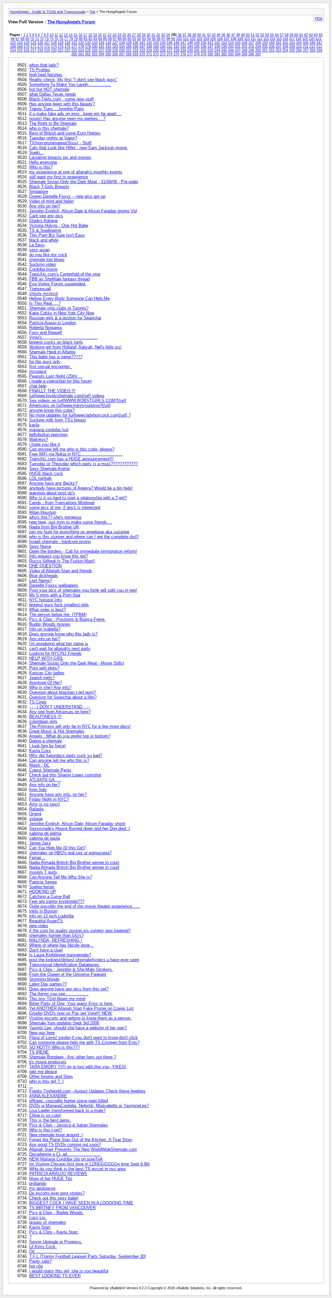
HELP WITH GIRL (46, 658)
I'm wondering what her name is (58, 643)
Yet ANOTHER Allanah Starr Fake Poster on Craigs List (81, 1008)
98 (168, 39)
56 (277, 35)
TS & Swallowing (45, 230)
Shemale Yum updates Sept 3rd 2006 (64, 1023)
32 (158, 35)
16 (80, 35)
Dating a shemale (45, 740)
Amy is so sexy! (44, 804)
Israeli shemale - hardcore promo (60, 541)
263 (95, 54)
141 (142, 42)
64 (316, 35)
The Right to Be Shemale (53, 123)
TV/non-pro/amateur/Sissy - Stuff (60, 142)
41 (204, 35)
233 (142, 50)
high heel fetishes (45, 74)
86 (110, 39)
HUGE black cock (46, 473)
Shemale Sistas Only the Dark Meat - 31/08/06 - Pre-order (83, 181)
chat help (37, 386)
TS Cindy (38, 702)
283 (231, 54)
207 (278, 46)
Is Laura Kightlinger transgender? (60, 954)
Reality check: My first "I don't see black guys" (73, 79)
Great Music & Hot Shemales (56, 731)
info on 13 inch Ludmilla (51, 916)
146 (176, 42)
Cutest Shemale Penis (50, 770)
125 (33, 42)
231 (129, 50)
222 (67, 50)
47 (233, 35)
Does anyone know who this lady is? (63, 633)
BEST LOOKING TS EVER (55, 1275)
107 (227, 39)
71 (37, 39)
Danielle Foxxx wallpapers (53, 585)
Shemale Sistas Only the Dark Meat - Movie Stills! (76, 663)
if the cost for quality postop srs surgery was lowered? (80, 930)
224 (81, 50)
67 (17, 39)
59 (291, 35)
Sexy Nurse (40, 546)
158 (258, 42)
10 (51, 35)
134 (95, 42)
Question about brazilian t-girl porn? (62, 692)
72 (42, 39)
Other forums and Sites (51, 1076)
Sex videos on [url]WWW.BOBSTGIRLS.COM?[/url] (77, 400)
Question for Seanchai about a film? (63, 697)
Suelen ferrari (41, 886)
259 (319, 50)
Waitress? (38, 439)
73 (47, 39)
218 (40, 50)
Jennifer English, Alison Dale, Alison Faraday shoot (77, 823)
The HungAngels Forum (71, 21)
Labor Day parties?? (48, 984)
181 (101, 46)
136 (108, 42)
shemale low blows (47, 259)
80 (81, 39)
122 (13, 42)
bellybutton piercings (48, 434)
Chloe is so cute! (45, 1115)
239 (183, 50)
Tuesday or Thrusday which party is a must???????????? (83, 463)
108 (233, 39)
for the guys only (45, 361)
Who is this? (41, 167)
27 (134, 35)
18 (90, 35)
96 (158, 39)
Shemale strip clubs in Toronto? (59, 308)
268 (129, 54)
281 (217, 54)
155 (238, 42)
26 (129, 35)
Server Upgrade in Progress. (55, 1241)
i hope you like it (44, 444)
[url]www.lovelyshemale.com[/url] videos (66, 395)
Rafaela (36, 809)
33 (163, 35)
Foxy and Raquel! (45, 332)
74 (51, 39)
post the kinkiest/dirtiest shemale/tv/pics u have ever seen (84, 959)
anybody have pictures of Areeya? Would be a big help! (81, 488)
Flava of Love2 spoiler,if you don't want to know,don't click (83, 1037)
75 (56, 39)
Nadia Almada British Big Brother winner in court (74, 862)
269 (135, 54)
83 (95, 39)
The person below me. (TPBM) (58, 614)
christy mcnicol (43, 293)
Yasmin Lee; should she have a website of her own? (78, 1027)
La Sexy (37, 244)
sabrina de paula (44, 838)
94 (149, 39)
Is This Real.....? (45, 303)
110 (247, 39)
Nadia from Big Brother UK (54, 527)
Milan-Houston (42, 512)
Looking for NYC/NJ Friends (55, 653)
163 (292, 42)
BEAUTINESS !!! (45, 716)
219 (47, 50)
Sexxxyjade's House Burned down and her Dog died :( (79, 828)
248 (244, 50)
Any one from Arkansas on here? (60, 711)
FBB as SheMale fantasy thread (59, 279)
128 (54, 42)
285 (244, 54)
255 (292, 50)
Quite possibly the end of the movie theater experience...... (84, 906)
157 (251, 42)
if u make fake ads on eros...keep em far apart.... (75, 113)
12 (61, 35)
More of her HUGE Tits (50, 1178)
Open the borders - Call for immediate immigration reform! (83, 551)
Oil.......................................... (59, 1251)
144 (163, 42)
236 (163, 50)
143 (156, 42)
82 (90, 39)
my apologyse (42, 1188)
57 (282, 35)
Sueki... (36, 152)
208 (285, 46)
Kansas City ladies (47, 672)
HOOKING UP (42, 891)
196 (204, 46)
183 (115, 46)
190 (163, 46)
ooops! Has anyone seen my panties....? (67, 118)
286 (251, 54)
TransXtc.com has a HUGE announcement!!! (71, 458)
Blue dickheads (43, 575)
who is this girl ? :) (46, 1081)
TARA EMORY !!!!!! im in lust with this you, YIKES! (77, 1066)
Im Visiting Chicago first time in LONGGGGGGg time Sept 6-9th (89, 1164)
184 (122, 46)
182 (108, 46)
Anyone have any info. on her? (58, 794)
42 (209, 35)
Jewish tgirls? (42, 677)
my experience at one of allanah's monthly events (75, 172)
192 (176, 46)
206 (272, 46)
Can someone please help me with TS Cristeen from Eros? (84, 1042)
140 (135, 42)
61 (301, 35)
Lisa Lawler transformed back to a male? (67, 1110)
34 (168, 35)
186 (135, 46)
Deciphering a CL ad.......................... (65, 1154)
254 (285, 50)
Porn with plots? (44, 668)
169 (20, 46)
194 (190, 46)
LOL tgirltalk (40, 478)
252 (272, 50)
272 (156, 54)
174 (54, 46)
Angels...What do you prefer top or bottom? (69, 736)
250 (258, 50)
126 (40, 42)
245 (224, 50)
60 (296, 35)
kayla (34, 424)
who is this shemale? (49, 128)
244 (217, 50)
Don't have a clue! (46, 950)
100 (179, 39)
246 (231, 50)
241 (197, 50)
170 (27, 46)
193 (183, 46)
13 (66, 35)
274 (169, 54)
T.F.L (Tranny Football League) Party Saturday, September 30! (87, 1256)
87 (115, 39)
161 (278, 42)
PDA (318, 18)
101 (186, 39)
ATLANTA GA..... (45, 779)
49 (243, 35)
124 (27, 42)
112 (259, 39)
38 (189, 35)
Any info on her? (44, 206)
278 (197, 54)
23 (114, 35)
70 (32, 39)
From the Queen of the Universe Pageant (67, 974)
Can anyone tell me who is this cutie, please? (71, 449)
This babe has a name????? (55, 356)
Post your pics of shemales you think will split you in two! (83, 590)
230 (122, 50)
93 (144, 39)
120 (311, 39)
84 (100, 39)
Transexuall (40, 288)
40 (199, 35)
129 (61, 42)
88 (120, 39)
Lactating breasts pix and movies (60, 157)
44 (218, 35)
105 (213, 39)
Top (92, 12)
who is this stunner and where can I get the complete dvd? (84, 536)
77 (66, 39)
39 (194, 35)
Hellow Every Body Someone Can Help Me (69, 298)
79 (76, 39)
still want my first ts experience (58, 176)
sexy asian (39, 249)
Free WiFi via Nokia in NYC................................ (75, 454)
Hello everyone (43, 162)
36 (180, 35)
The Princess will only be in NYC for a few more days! (80, 726)
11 (56, 35)
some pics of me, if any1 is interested (64, 507)
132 (81, 42)
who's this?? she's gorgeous (55, 517)
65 (321, 35)
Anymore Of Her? (45, 682)
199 (224, 46)
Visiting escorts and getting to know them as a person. (80, 1018)
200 (231, 46)
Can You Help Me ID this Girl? (57, 847)
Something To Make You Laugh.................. (70, 84)
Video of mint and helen (51, 201)
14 (71, 35)
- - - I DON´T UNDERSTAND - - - (59, 706)
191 (169, 46)
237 (169, 50)
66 (13, 39)
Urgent (35, 813)
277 (190, 54)
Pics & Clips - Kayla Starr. (53, 1232)
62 (306, 35)
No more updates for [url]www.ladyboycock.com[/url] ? (80, 415)
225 (88, 50)
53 (262, 35)
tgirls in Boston (43, 911)
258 (312, 50)
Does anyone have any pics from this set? (69, 988)
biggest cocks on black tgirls (56, 342)
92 (139, 39)
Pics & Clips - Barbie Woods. (56, 1212)
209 (292, 46)
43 (214, 35)
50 (248, 35)
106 (220, 39)
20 (100, 35)
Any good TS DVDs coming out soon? (65, 1144)
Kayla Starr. (40, 1227)
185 (129, 46)
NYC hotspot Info (45, 599)
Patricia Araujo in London (52, 322)
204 (258, 46)
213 (319, 46)
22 (110, 35)
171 (33, 46)
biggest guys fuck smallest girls (59, 604)
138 (122, 42)
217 (33, 50)
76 (61, 39)
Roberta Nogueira (45, 327)
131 (74, 42)
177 (74, 46)
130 (67, 42)
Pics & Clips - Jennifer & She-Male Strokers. (71, 969)
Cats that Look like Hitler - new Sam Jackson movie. (78, 147)
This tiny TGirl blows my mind (57, 998)
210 (299, 46)
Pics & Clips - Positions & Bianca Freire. (67, 619)
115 (279, 39)
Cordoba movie (43, 269)
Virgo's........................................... (63, 337)
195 (197, 46)
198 (217, 46)
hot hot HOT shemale (49, 89)
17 (85, 35)
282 (224, 54)
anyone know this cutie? (52, 410)
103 (199, 39)
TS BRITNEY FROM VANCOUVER (62, 1207)
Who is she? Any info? (50, 687)
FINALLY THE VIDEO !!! (52, 390)
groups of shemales (47, 1222)
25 (124, 35)
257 (306, 50)
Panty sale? (40, 1261)
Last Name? (40, 580)
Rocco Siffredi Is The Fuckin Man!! (62, 561)
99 (173, 39)
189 (156, 46)
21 (105, 35)
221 (61, 50)
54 (267, 35)
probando (37, 1183)
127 (47, 42)
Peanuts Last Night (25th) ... (55, 376)
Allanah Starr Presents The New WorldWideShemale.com (83, 1149)
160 (272, 42)
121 (318, 39)
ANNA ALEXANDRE (48, 1095)
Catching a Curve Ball (49, 896)
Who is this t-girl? (45, 1129)
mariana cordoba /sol (48, 429)
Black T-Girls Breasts (49, 186)
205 (265, 46)
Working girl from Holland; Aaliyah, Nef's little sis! (75, 347)
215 (20, 50)
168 (13, 46)
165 (306, 42)
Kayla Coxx (40, 750)
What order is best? (47, 609)
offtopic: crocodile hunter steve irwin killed (68, 1100)
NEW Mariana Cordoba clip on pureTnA (66, 1159)
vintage (36, 818)
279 (204, 54)
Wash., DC (39, 765)
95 (154, 39)
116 (285, 39)
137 (115, 42)
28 (139, 35)
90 (129, 39)
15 (75, 35)
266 (115, 54)
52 (257, 35)
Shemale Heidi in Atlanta (52, 351)
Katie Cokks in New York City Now (61, 313)
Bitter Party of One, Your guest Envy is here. (71, 1003)
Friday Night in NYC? (49, 799)
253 (278, 50)
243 (210, 50)
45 (223, 35)
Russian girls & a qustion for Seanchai (65, 317)
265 (108, 54)
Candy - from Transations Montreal (61, 502)
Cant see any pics (46, 215)
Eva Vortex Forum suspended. (57, 283)
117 (292, 39)
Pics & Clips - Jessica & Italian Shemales (68, 1125)
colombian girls (43, 721)
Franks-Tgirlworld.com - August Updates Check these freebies (87, 1091)
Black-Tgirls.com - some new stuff (61, 99)
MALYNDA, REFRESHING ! (55, 940)
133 (88, 42)
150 (204, 42)
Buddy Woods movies (49, 624)
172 (40, 46)
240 (190, 50)
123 (20, 42)
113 (266, 39)
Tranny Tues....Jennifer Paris (56, 108)
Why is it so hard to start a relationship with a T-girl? (78, 497)
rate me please (43, 1071)
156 (244, 42)
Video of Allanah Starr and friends (60, 570)
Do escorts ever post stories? (57, 1193)
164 (299, 42)
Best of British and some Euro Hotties (65, 133)
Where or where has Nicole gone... (61, 945)
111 (253, 39)
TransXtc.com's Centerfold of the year (65, 274)
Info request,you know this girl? (58, 556)
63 (311, 35)
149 (197, 42)
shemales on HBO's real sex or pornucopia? (70, 852)
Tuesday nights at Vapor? (53, 138)
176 (67, 46)
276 (183, 54)
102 (193, 39)
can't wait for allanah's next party (59, 648)
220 (54, 50)
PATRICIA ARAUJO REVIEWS (58, 1173)
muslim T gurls (43, 872)
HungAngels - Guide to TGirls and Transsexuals (48, 12)
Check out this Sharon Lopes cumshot (65, 775)
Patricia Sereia (43, 881)
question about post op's (52, 492)
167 (319, 42)
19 (95, 35)
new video (38, 925)
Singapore (38, 191)
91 (134, 39)
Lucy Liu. (37, 1217)
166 (312, 42)
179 (88, 46)
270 (142, 54)
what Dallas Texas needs (52, 94)
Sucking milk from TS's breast (57, 420)
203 (251, 46)
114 (272, 39)
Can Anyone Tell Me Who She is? (60, 877)
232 (135, 50)
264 (101, 54)
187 (142, 46)
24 (119, 35)
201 (238, 46)
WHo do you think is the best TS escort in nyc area (77, 1168)
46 (228, 35)
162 (285, 42)
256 (299, 50)
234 (149, 50)
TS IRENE (39, 1052)
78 (71, 39)
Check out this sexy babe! (53, 1198)
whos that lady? (44, 65)
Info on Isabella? (44, 629)
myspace (37, 371)
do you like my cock (48, 254)
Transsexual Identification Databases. (64, 964)
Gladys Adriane (43, 220)
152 (217, 42)
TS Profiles (39, 69)
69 (27, 39)
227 (101, 50)
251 (265, 50)
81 (86, 39)
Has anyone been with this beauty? (62, 103)
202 (244, 46)
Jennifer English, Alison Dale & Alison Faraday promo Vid (83, 210)
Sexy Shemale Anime (49, 468)
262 (88, 54)
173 (47, 46)
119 (305, 39)
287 (258, 54)
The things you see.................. (59, 993)
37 (184, 35)
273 (163, 54)
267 (122, 54)
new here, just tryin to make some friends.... (70, 522)
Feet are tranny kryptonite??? (56, 901)
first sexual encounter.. (50, 366)
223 (74, 50)
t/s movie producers (47, 1061)
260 (74, 54)
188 (149, 46)
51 (253, 35)
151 (210, 42)
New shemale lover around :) (56, 1134)
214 (13, 50)
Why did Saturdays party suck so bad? (65, 755)
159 (265, 42)
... (31, 1086)
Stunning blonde (44, 979)
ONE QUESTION (45, 565)
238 (176, 50)
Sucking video (42, 264)
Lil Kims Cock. (43, 1246)
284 (238, 54)
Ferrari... (37, 857)
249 (251, 50)
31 (153, 35)
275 (176, 54)
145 (169, 42)
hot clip (36, 1266)
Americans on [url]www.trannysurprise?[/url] (70, 405)
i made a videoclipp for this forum (60, 381)
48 (238, 35)
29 (144, 35)
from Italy (38, 789)
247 (238, 50)
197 (210, 46)
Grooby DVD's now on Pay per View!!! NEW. (71, 1013)
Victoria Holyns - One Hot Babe (58, 225)
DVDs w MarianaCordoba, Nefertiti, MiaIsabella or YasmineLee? (89, 1105)
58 (287, 35)
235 (156, 50)
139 (129, 42)
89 (124, 39)
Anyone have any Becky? (53, 483)
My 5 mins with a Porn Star (54, 595)
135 (101, 42)
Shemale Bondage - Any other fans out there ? (72, 1057)
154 (231, 42)
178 (81, 46)
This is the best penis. (50, 1120)
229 (115, 50)
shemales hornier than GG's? (56, 935)
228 (108, 50)
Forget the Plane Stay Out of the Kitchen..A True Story (80, 1139)
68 (22, 39)
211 (305, 46)
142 (149, 42)
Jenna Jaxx (40, 843)
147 (183, 42)
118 (298, 39)
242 (204, 50)
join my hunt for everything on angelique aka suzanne (79, 531)
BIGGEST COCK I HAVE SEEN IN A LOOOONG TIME (81, 1202)
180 (95, 46)
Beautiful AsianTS (46, 920)
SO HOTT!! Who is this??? (54, 1047)
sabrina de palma (45, 833)
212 (312, 46)
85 (105, 39)
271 (149, 54)
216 (27, 50)
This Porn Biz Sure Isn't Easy (57, 235)
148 (190, 42)
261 (81, 54)
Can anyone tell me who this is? (59, 760)
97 (163, 39)
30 (148, 35)
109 (240, 39)
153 (224, 42)
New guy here (42, 1032)
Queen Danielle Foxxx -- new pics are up (67, 196)
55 (272, 35)
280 (210, 54)
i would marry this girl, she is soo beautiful (68, 1270)
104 (206, 39)
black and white (43, 240)
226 (95, 50)
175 (61, 46)
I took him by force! (47, 745)
